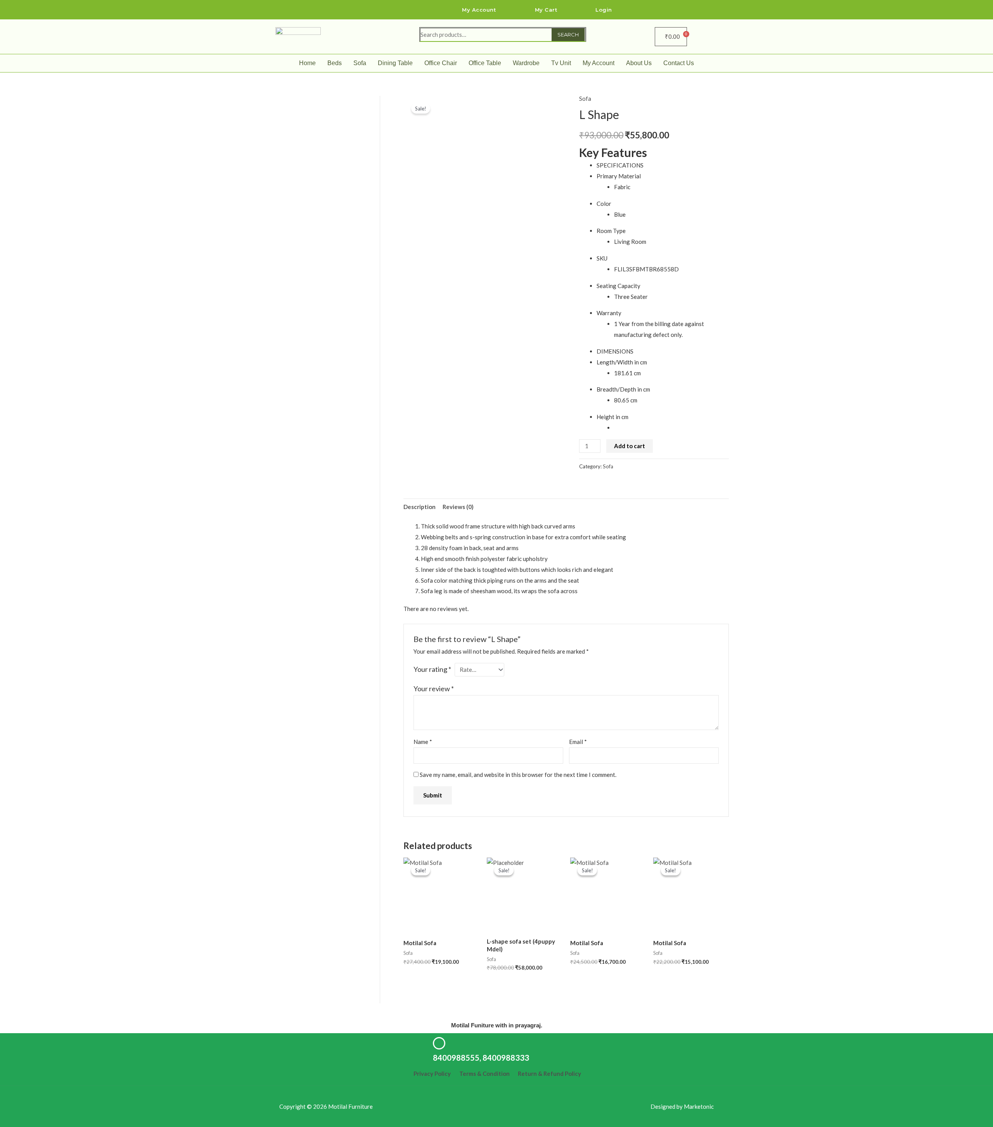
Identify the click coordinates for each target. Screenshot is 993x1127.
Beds (334, 63)
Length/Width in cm (622, 362)
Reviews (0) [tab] (458, 506)
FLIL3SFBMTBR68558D (646, 269)
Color (604, 203)
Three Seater (631, 296)
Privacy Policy (432, 1073)
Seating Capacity (618, 285)
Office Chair (440, 63)
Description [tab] (419, 506)
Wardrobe (526, 63)
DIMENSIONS (615, 351)
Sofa (359, 63)
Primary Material (619, 176)
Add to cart (629, 445)
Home (307, 63)
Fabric (622, 186)
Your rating (432, 669)
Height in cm (612, 416)
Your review (433, 688)
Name (422, 741)
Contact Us (678, 63)
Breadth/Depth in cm (623, 389)
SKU (602, 258)
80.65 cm (625, 400)
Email (578, 741)
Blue (620, 214)
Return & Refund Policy (549, 1073)
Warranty (609, 312)
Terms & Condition (484, 1073)
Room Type (611, 230)
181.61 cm (627, 372)
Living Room (630, 241)
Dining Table (395, 63)
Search (568, 34)
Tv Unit (561, 63)
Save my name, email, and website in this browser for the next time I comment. (518, 774)
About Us (639, 63)
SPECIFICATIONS (620, 165)
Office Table (485, 63)
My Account (598, 63)
